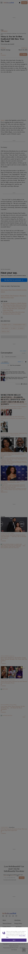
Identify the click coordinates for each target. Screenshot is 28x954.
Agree (14, 940)
